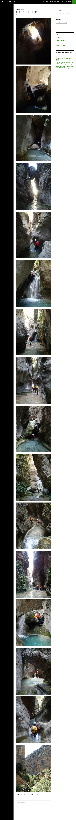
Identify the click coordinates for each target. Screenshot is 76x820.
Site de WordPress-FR (61, 45)
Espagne (18, 9)
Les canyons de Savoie (66, 1)
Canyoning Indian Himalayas (62, 56)
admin (26, 14)
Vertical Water (68, 68)
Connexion (58, 37)
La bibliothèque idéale (55, 1)
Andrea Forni (61, 68)
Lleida (22, 9)
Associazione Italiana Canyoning (65, 64)
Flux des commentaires (61, 43)
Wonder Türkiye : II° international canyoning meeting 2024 (64, 67)
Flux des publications (61, 40)
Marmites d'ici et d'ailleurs (10, 2)
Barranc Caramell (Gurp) (21, 803)
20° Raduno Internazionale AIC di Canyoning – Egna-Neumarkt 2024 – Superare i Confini (64, 62)
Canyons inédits (44, 1)
